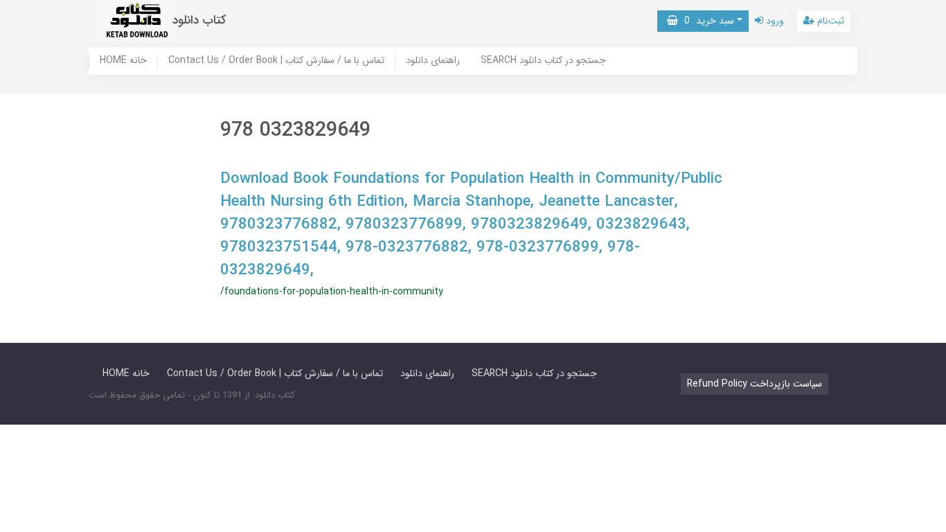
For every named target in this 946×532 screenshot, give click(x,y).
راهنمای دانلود (433, 61)
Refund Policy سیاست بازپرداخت (754, 383)
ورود (773, 20)
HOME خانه (123, 61)
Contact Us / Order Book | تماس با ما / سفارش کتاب (276, 61)
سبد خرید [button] (706, 20)
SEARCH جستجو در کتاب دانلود (543, 61)
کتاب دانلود (199, 20)
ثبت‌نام (829, 20)
